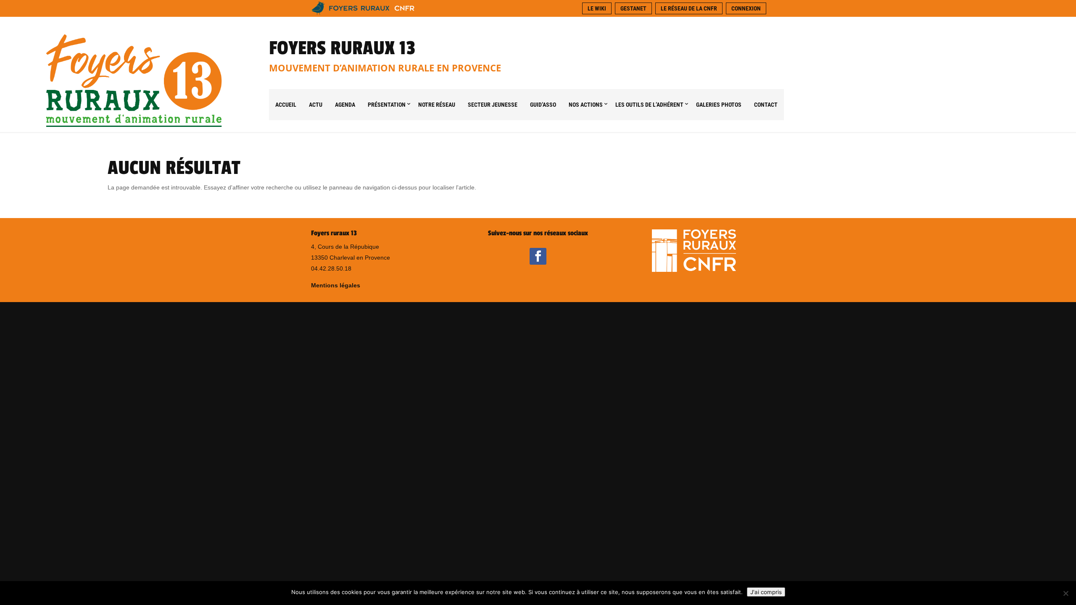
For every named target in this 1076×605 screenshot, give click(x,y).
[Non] (1065, 593)
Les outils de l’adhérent (649, 104)
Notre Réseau (436, 104)
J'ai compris (766, 592)
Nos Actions (586, 104)
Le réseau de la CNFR (689, 8)
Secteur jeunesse (492, 104)
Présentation (387, 104)
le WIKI (597, 8)
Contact (766, 104)
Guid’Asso (543, 104)
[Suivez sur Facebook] (538, 256)
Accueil (285, 104)
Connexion (746, 8)
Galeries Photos (718, 104)
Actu (315, 104)
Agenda (345, 104)
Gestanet (633, 8)
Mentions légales (335, 285)
